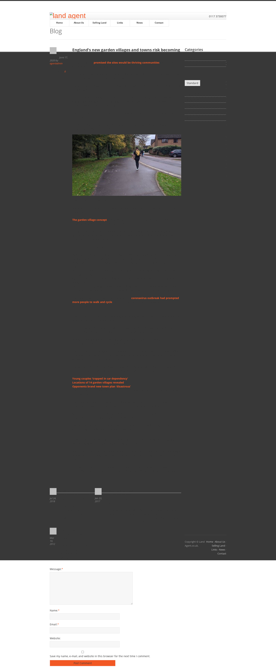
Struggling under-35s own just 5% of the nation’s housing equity (119, 496)
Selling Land (99, 22)
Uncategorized (196, 63)
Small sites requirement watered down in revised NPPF (74, 494)
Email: (54, 624)
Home (59, 22)
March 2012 (194, 117)
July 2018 (192, 105)
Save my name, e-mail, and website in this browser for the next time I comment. (100, 656)
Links (120, 22)
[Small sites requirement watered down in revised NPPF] (53, 491)
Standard (192, 83)
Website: (55, 638)
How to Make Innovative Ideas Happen (71, 534)
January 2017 (195, 111)
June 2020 (193, 93)
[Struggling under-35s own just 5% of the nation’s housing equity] (98, 491)
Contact (159, 22)
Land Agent (194, 57)
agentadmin (56, 63)
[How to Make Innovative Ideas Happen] (53, 531)
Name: (55, 610)
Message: (56, 569)
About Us (79, 22)
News (139, 22)
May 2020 (193, 99)
